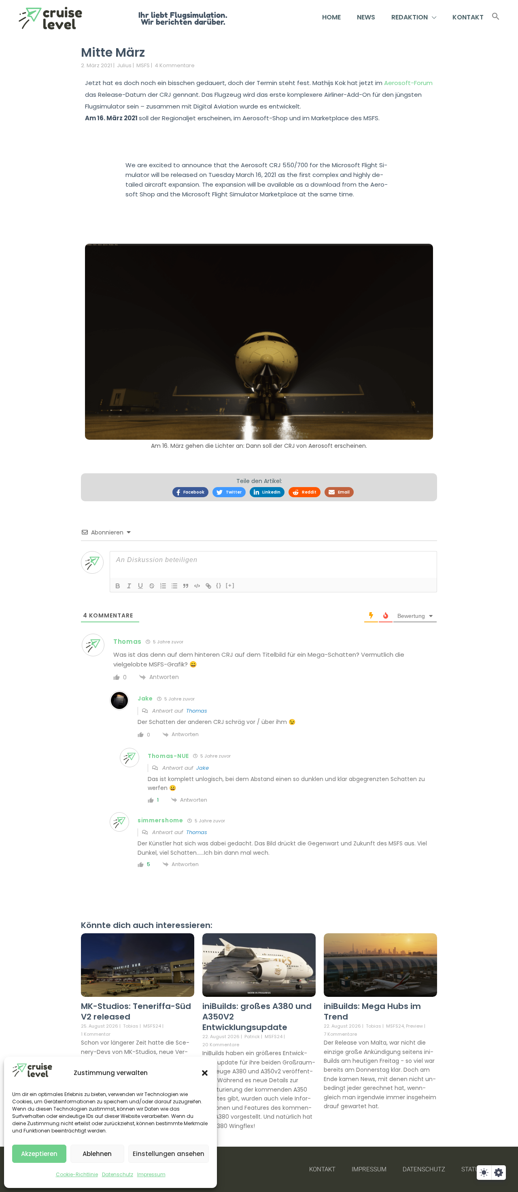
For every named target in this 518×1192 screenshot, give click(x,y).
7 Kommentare (340, 1034)
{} (219, 585)
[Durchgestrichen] (151, 586)
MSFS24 (152, 1026)
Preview (414, 1026)
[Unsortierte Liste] (174, 586)
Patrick (252, 1036)
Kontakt (468, 17)
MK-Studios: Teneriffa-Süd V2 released (136, 1011)
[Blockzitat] (185, 586)
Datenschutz (117, 1174)
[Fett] (117, 586)
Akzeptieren (39, 1153)
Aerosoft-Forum (408, 83)
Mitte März (113, 52)
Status (472, 1169)
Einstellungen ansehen (168, 1153)
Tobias (130, 1026)
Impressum (151, 1174)
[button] (205, 1073)
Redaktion (409, 17)
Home (331, 17)
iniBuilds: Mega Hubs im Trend (372, 1011)
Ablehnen (97, 1153)
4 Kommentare (175, 65)
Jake (202, 768)
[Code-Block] (197, 586)
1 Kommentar (95, 1034)
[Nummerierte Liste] (163, 586)
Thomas (196, 711)
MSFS (143, 65)
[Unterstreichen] (140, 586)
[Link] (208, 586)
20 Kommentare (220, 1044)
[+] (230, 585)
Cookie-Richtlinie (77, 1174)
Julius (124, 65)
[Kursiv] (129, 586)
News (366, 17)
